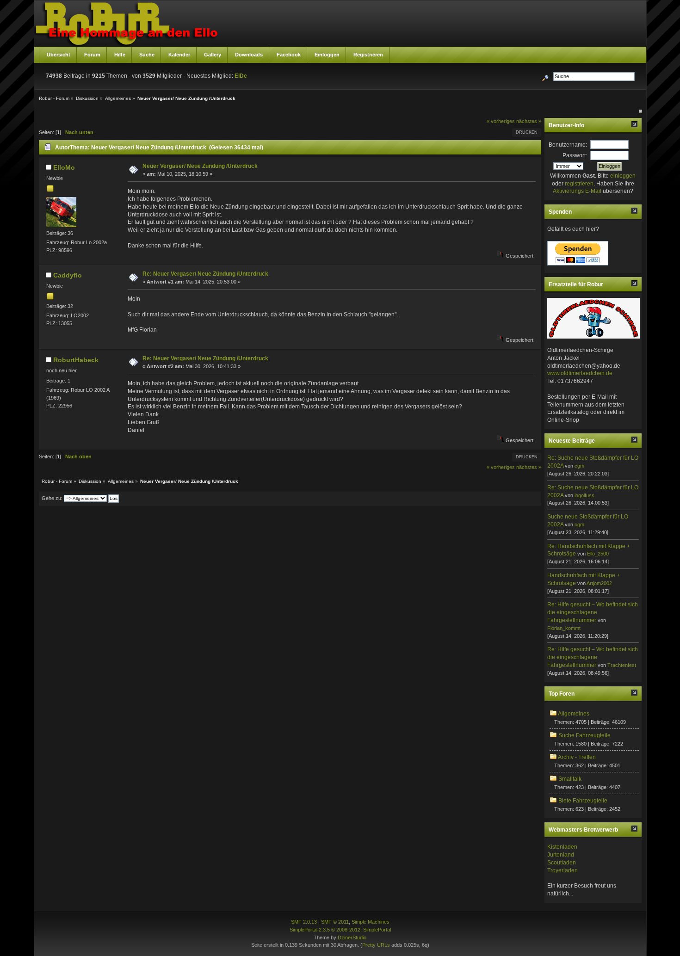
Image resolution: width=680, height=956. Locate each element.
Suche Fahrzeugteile (584, 735)
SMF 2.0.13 (304, 922)
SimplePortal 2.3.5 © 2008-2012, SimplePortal (340, 929)
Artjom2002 (599, 583)
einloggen (623, 176)
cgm (579, 466)
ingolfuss (584, 495)
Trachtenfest (621, 665)
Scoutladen (561, 862)
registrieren (579, 183)
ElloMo (64, 167)
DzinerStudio (352, 937)
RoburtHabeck (76, 360)
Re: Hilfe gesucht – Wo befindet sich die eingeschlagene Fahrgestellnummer (592, 612)
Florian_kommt (564, 628)
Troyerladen (562, 870)
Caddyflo (67, 275)
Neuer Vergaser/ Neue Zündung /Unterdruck (200, 166)
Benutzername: (568, 145)
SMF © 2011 (335, 922)
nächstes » (528, 121)
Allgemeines (573, 713)
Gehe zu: (52, 498)
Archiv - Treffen (577, 757)
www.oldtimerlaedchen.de (579, 373)
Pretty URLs (376, 945)
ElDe (241, 76)
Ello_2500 (598, 553)
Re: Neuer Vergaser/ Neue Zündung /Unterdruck (205, 274)
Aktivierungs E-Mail (577, 191)
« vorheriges (501, 121)
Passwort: (575, 155)
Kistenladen (562, 847)
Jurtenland (560, 854)
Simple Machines (370, 922)
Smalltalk (569, 779)
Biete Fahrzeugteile (582, 800)
